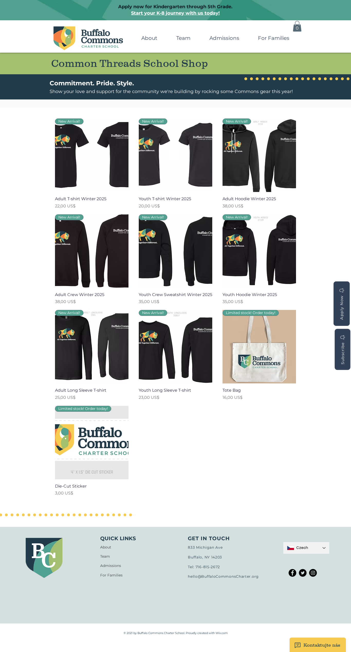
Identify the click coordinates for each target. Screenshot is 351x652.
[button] (149, 38)
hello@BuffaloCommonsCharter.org (223, 576)
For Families (111, 575)
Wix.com (222, 633)
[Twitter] (303, 573)
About (105, 547)
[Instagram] (313, 573)
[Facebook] (292, 573)
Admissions (110, 565)
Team (105, 556)
